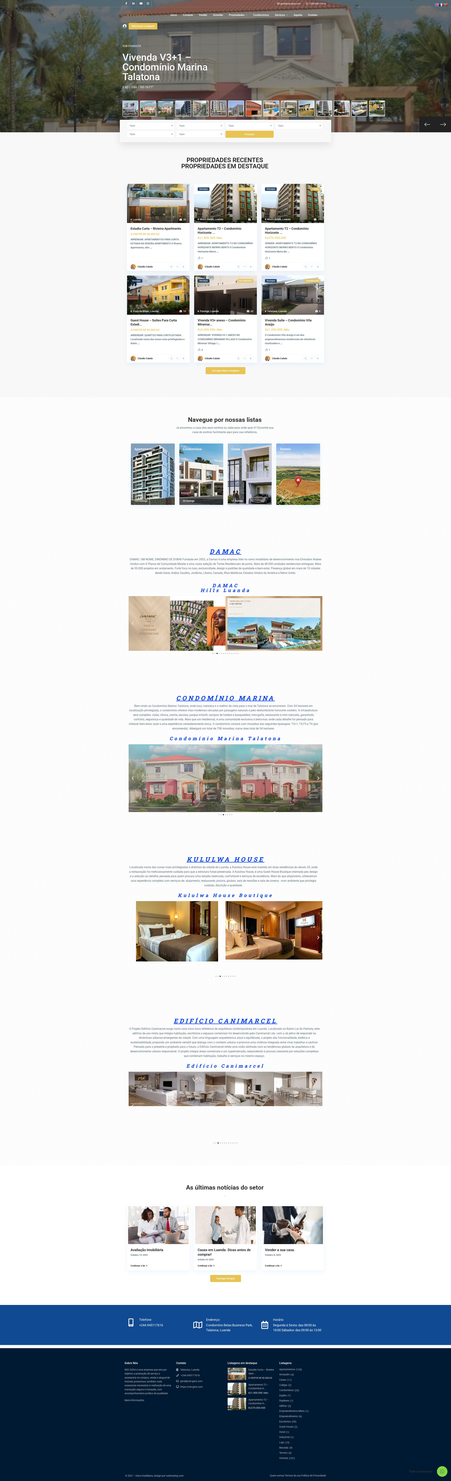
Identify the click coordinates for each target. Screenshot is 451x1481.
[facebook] (126, 3)
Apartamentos (144, 449)
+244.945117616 (317, 3)
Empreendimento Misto (292, 1411)
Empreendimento (288, 1416)
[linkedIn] (133, 3)
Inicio (174, 15)
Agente (298, 15)
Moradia (283, 1447)
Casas (235, 449)
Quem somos (277, 1475)
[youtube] (140, 3)
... (151, 247)
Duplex (283, 1395)
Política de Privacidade (313, 1475)
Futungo (204, 311)
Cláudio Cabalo (145, 266)
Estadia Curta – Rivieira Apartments (156, 228)
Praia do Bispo (141, 311)
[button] (132, 623)
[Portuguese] (446, 4)
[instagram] (148, 3)
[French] (441, 4)
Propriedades (237, 15)
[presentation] (427, 124)
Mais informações (134, 1400)
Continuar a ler (138, 1265)
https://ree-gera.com (191, 1386)
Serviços (280, 15)
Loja (281, 1442)
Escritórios (285, 1421)
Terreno (285, 449)
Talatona (272, 311)
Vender (203, 15)
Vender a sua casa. (280, 1250)
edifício (283, 1405)
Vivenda (283, 1458)
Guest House (286, 1426)
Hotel (282, 1432)
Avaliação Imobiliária (147, 1250)
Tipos (132, 125)
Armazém (284, 1374)
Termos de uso (293, 1475)
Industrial (284, 1437)
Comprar (188, 15)
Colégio (283, 1385)
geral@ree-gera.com (191, 1381)
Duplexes (284, 1400)
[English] (437, 4)
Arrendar (218, 15)
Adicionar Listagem (143, 26)
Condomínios (261, 15)
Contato (312, 15)
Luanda (137, 219)
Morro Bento (207, 219)
